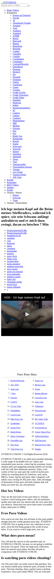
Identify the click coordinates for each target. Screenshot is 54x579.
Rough (16, 141)
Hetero (16, 195)
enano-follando (14, 287)
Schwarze (17, 146)
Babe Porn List (17, 419)
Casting (16, 51)
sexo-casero (12, 269)
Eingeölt (16, 77)
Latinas (16, 115)
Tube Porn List (17, 449)
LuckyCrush (15, 415)
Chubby (16, 56)
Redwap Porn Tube (43, 445)
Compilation (18, 59)
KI (14, 110)
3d (14, 20)
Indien (15, 105)
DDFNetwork (40, 441)
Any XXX (15, 385)
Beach (15, 38)
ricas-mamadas (13, 274)
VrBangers (39, 406)
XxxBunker (15, 423)
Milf (15, 123)
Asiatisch (17, 33)
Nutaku (38, 449)
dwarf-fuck (12, 284)
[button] (27, 314)
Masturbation (19, 120)
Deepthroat (18, 67)
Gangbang (17, 85)
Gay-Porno (18, 172)
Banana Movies (41, 393)
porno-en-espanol (15, 271)
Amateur (17, 25)
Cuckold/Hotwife (21, 64)
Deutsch (16, 72)
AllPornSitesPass (42, 436)
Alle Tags (17, 177)
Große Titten (18, 97)
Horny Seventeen (17, 436)
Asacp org (39, 381)
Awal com (15, 389)
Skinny (16, 151)
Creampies (17, 61)
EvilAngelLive (41, 428)
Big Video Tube (41, 419)
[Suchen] (29, 5)
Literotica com (41, 398)
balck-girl (11, 279)
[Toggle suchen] (2, 3)
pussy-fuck (12, 256)
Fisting (16, 82)
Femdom (17, 79)
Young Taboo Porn (42, 432)
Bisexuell (17, 41)
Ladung (16, 113)
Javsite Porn (15, 428)
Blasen (16, 43)
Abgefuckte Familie (22, 23)
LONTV (14, 402)
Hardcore (17, 102)
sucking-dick (13, 261)
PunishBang (15, 411)
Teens (15, 159)
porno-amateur (13, 264)
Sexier (37, 389)
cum (9, 241)
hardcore (11, 243)
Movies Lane (40, 385)
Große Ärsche (19, 92)
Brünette (16, 49)
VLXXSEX (39, 423)
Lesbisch (17, 118)
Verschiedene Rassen (22, 167)
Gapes (15, 87)
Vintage (16, 169)
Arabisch (17, 31)
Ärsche (16, 18)
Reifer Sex (17, 136)
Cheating (17, 54)
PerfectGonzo (40, 411)
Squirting (17, 154)
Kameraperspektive (21, 108)
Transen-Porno (19, 174)
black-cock (12, 259)
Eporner (14, 398)
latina (9, 246)
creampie (11, 248)
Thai (15, 162)
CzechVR (38, 415)
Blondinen (17, 46)
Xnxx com (39, 402)
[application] (27, 314)
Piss (14, 131)
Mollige (16, 126)
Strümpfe (17, 156)
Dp (14, 74)
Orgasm (16, 128)
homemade (12, 251)
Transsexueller (19, 164)
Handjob (17, 100)
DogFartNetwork (17, 381)
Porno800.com (16, 441)
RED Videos (13, 185)
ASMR (16, 36)
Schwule (17, 149)
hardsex (10, 253)
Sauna (15, 144)
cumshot (11, 238)
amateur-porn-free (15, 266)
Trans (15, 200)
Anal (15, 28)
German (16, 90)
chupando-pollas (14, 282)
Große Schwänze (20, 95)
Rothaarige (18, 138)
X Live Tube (16, 406)
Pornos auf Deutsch (22, 15)
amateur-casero (14, 277)
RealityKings (16, 432)
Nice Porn (15, 445)
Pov (14, 133)
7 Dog (13, 393)
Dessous (16, 69)
